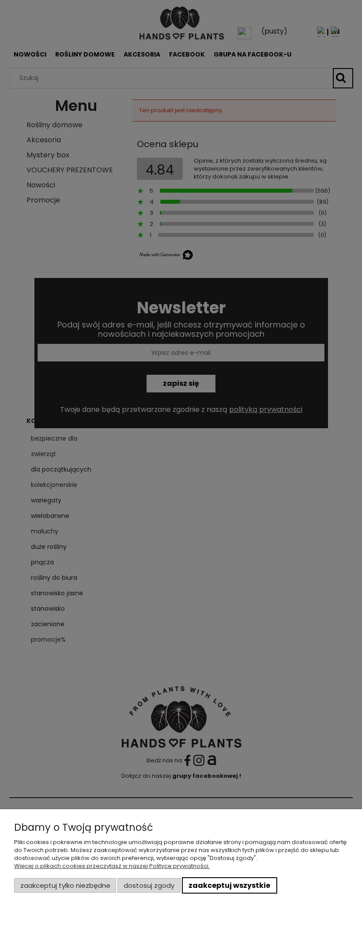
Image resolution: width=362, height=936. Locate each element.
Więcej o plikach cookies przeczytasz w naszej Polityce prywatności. (112, 866)
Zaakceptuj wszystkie (229, 885)
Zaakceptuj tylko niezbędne (65, 885)
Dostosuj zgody (149, 885)
